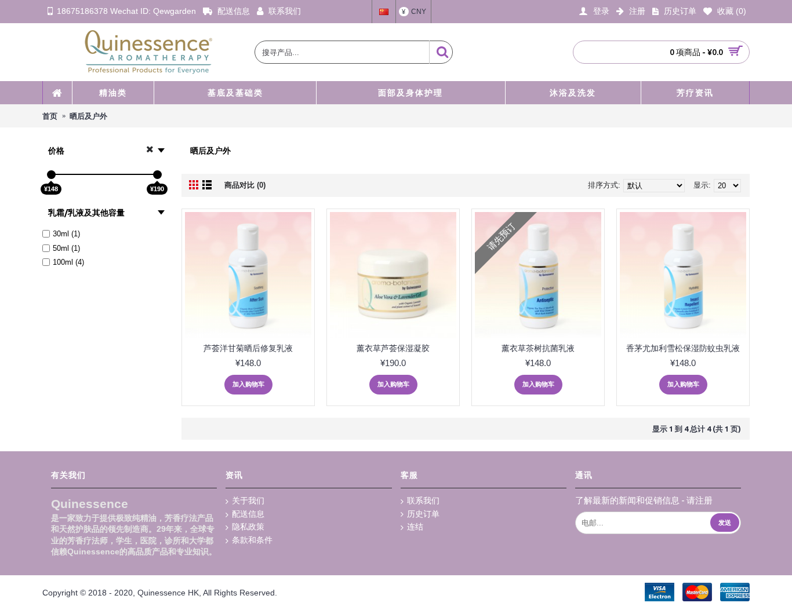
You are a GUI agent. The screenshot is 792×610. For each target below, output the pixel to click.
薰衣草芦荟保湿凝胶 (393, 348)
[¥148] (51, 174)
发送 (724, 522)
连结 (415, 526)
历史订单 (423, 513)
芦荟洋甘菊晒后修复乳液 (248, 348)
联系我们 (423, 500)
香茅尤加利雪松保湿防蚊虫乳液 (683, 348)
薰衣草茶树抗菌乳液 (538, 348)
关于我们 (248, 500)
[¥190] (157, 174)
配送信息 (248, 513)
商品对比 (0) (245, 185)
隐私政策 (248, 526)
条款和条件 (252, 540)
